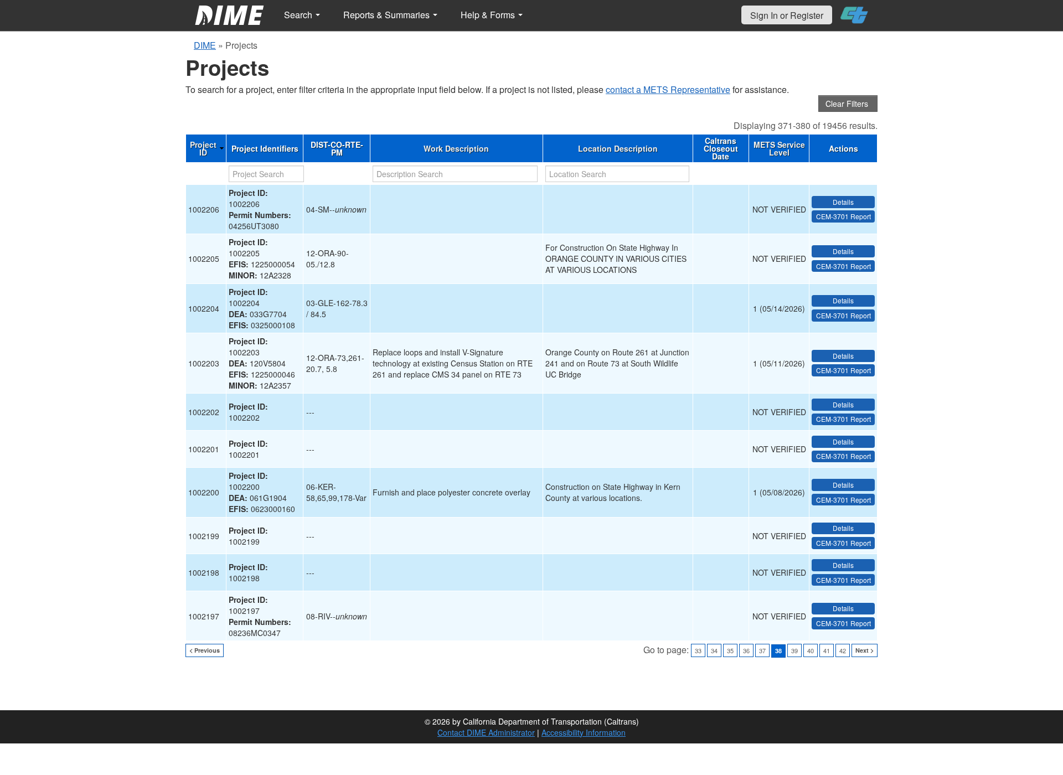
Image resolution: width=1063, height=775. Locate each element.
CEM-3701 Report (843, 216)
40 (810, 650)
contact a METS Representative (668, 89)
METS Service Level (779, 148)
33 (698, 650)
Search (299, 14)
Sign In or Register (786, 15)
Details (843, 201)
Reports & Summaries (387, 14)
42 (842, 650)
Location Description (618, 148)
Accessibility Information (583, 732)
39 (794, 650)
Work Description (456, 148)
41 (826, 650)
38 (778, 651)
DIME (205, 45)
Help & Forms (489, 14)
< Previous (204, 650)
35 (730, 650)
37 (762, 650)
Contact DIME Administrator (486, 732)
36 (746, 650)
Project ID (203, 148)
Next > (864, 650)
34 (714, 650)
